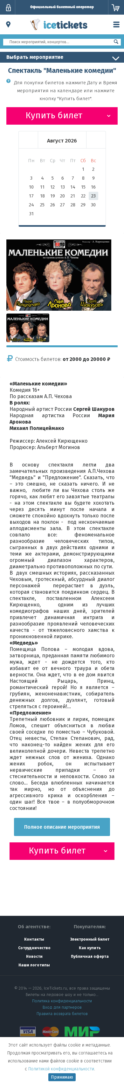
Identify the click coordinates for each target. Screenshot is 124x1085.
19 (52, 196)
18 (42, 196)
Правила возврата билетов (62, 1013)
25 (42, 205)
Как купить (90, 948)
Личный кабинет (8, 7)
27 (62, 205)
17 (31, 196)
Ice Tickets (58, 31)
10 (31, 187)
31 (31, 214)
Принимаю (62, 1077)
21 (73, 196)
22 (83, 196)
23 (93, 196)
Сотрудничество (34, 948)
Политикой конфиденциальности (61, 1069)
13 (62, 187)
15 (83, 187)
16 (93, 187)
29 (83, 205)
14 (72, 187)
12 (52, 187)
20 (62, 196)
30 (93, 205)
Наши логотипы (34, 965)
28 (73, 205)
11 (42, 187)
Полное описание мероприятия (62, 827)
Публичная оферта (90, 956)
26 (52, 205)
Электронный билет (89, 939)
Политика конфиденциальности (62, 1001)
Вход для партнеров (62, 1007)
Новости (34, 956)
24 (31, 205)
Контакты (34, 939)
